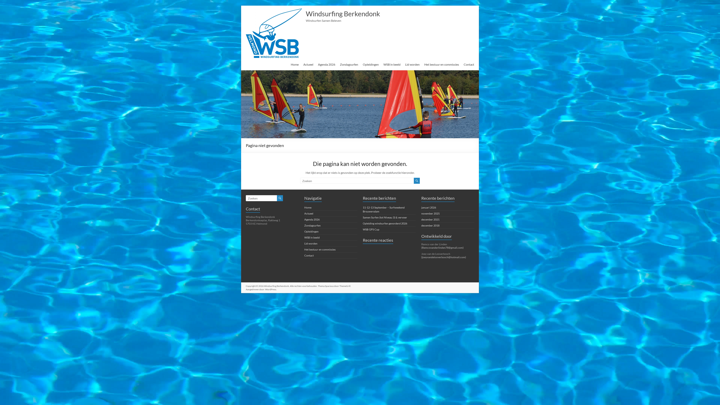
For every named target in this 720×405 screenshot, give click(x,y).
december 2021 (430, 219)
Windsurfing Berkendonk (343, 14)
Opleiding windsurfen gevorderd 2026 (385, 223)
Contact (469, 64)
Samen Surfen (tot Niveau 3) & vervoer (385, 217)
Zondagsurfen (349, 64)
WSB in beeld (391, 64)
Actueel (308, 64)
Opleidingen (371, 64)
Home (295, 64)
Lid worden (412, 64)
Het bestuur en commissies (441, 64)
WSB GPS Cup (371, 229)
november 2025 (430, 213)
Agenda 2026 (326, 64)
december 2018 (430, 225)
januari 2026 (428, 207)
